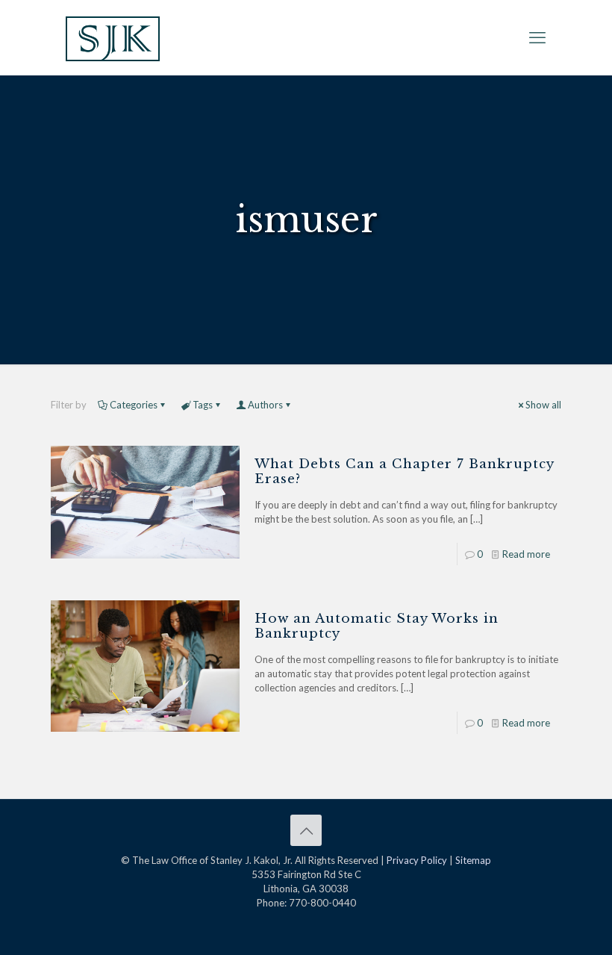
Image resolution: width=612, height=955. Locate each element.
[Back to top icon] (306, 830)
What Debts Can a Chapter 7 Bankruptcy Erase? (404, 471)
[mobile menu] (537, 37)
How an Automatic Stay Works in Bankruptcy (377, 626)
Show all (543, 405)
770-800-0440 (322, 903)
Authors (265, 405)
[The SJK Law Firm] (113, 37)
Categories (133, 405)
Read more (526, 554)
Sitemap (473, 860)
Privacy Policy (417, 860)
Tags (203, 405)
